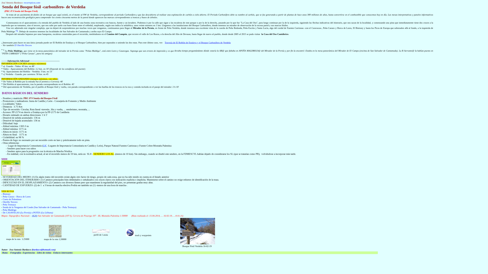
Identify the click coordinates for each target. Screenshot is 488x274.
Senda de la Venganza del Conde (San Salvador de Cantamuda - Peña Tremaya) (39, 207)
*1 (17, 30)
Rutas (5, 252)
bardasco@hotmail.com (44, 249)
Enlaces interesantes (63, 252)
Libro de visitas (44, 252)
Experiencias (29, 252)
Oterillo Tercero (10, 202)
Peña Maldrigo (9, 210)
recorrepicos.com (32, 2)
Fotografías (15, 252)
